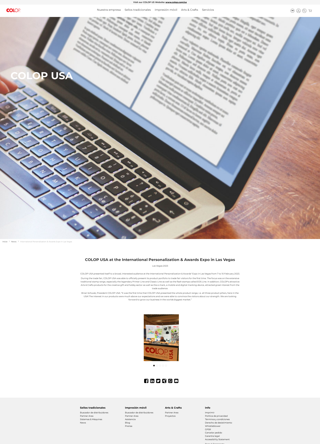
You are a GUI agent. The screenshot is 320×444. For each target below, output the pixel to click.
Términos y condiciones (217, 419)
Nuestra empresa (109, 9)
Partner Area (86, 416)
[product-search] (304, 10)
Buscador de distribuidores (94, 412)
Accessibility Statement (217, 439)
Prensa (128, 426)
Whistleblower (212, 426)
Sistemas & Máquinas (91, 419)
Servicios (208, 9)
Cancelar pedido (213, 432)
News (13, 242)
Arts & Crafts (189, 9)
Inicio (4, 242)
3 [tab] (160, 365)
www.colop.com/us (176, 2)
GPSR (208, 429)
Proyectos (170, 416)
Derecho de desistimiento (218, 422)
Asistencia (130, 419)
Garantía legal (212, 436)
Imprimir (209, 412)
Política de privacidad (216, 416)
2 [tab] (157, 365)
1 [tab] (154, 365)
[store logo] (13, 10)
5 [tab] (166, 365)
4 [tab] (163, 365)
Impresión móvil (166, 9)
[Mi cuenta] (298, 11)
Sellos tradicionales (138, 9)
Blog (127, 422)
